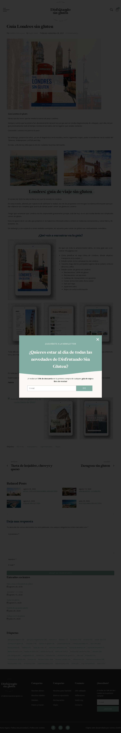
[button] (97, 339)
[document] (60, 366)
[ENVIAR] (84, 388)
